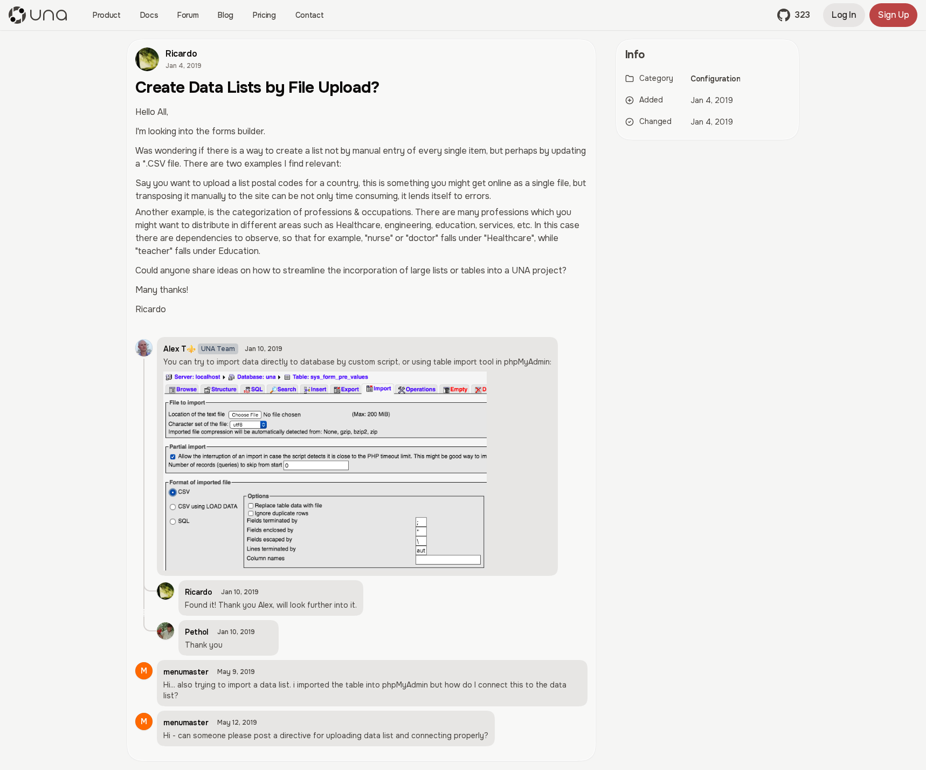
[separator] (606, 400)
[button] (794, 15)
